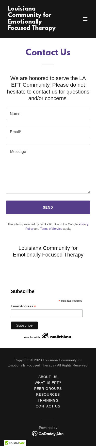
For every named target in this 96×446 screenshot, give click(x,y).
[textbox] (48, 114)
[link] (35, 29)
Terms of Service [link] (51, 228)
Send (48, 207)
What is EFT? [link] (48, 383)
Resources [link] (48, 394)
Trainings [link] (48, 400)
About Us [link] (48, 377)
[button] (85, 19)
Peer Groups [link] (48, 389)
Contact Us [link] (48, 406)
